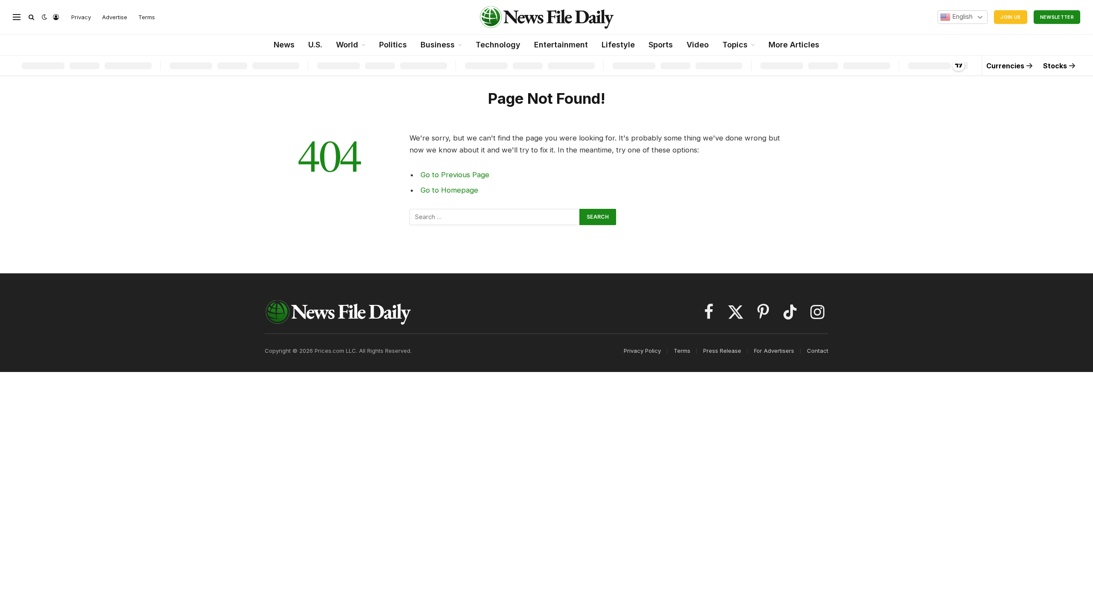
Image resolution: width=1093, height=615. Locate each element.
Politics (393, 44)
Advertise (114, 17)
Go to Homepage (449, 190)
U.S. (315, 44)
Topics (735, 44)
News (284, 44)
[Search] (31, 17)
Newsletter (1057, 17)
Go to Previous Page (455, 174)
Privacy (81, 17)
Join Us (1010, 17)
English (961, 16)
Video (698, 44)
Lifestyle (618, 44)
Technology (498, 44)
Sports (661, 44)
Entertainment (561, 44)
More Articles (794, 44)
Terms (146, 17)
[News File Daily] (546, 17)
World (347, 44)
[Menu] (16, 17)
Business (438, 44)
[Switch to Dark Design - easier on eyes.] (44, 17)
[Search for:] (494, 217)
